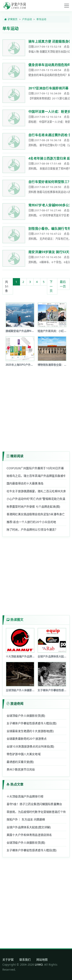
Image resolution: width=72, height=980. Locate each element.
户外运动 (27, 19)
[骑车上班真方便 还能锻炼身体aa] (13, 47)
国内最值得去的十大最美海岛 (25, 483)
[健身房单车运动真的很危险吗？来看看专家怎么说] (13, 71)
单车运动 (41, 19)
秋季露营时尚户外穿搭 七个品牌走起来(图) (33, 506)
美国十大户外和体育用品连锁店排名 (29, 835)
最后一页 (63, 284)
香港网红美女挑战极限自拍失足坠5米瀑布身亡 (36, 514)
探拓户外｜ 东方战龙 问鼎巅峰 (26, 819)
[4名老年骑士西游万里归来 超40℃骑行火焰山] (13, 164)
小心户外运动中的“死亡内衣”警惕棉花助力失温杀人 (36, 499)
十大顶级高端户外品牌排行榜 (25, 796)
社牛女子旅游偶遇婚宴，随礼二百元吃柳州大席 (36, 491)
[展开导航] (67, 6)
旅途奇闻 (16, 703)
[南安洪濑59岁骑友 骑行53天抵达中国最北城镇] (13, 258)
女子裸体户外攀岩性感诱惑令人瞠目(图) (31, 723)
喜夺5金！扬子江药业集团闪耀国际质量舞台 (34, 804)
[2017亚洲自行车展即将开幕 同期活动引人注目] (13, 94)
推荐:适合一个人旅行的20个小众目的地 (31, 522)
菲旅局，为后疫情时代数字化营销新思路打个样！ (36, 812)
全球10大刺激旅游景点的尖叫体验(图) (30, 746)
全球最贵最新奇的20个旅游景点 (27, 738)
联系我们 (25, 959)
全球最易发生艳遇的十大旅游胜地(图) (30, 731)
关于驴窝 (8, 959)
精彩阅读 (16, 456)
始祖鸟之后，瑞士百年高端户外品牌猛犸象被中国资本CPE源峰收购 (36, 476)
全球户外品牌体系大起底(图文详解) (29, 827)
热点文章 (16, 784)
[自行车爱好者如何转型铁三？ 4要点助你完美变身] (13, 188)
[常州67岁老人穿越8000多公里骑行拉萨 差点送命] (13, 211)
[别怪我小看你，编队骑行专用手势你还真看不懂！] (13, 235)
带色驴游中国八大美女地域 (24, 754)
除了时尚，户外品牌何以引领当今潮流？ (32, 529)
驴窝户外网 (14, 6)
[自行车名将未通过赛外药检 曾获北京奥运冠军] (13, 141)
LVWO (39, 964)
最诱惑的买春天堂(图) (20, 762)
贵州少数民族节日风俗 (21, 769)
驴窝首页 (13, 19)
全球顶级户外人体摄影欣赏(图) (26, 716)
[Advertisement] (36, 406)
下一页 (51, 286)
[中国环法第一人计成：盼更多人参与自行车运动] (13, 118)
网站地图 (42, 959)
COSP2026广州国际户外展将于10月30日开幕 (35, 468)
